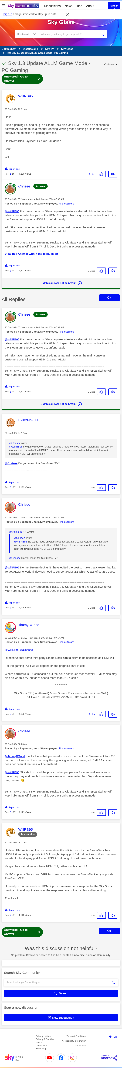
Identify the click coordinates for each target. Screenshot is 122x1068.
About (90, 6)
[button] (115, 95)
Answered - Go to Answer (22, 78)
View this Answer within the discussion (31, 253)
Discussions (52, 6)
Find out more (66, 203)
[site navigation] (3, 6)
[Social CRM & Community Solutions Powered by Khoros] (109, 1058)
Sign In (114, 5)
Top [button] (114, 1036)
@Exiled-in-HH (17, 532)
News (68, 6)
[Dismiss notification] (67, 14)
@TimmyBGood (15, 756)
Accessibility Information (74, 1041)
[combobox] (69, 34)
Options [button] (109, 64)
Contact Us (80, 1045)
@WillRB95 (12, 211)
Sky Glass (61, 22)
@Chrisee (15, 443)
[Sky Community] (23, 5)
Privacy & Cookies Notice (45, 1041)
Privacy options (43, 1036)
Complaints (41, 1045)
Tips (79, 6)
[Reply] (112, 174)
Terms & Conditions (76, 1036)
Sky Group (41, 1048)
